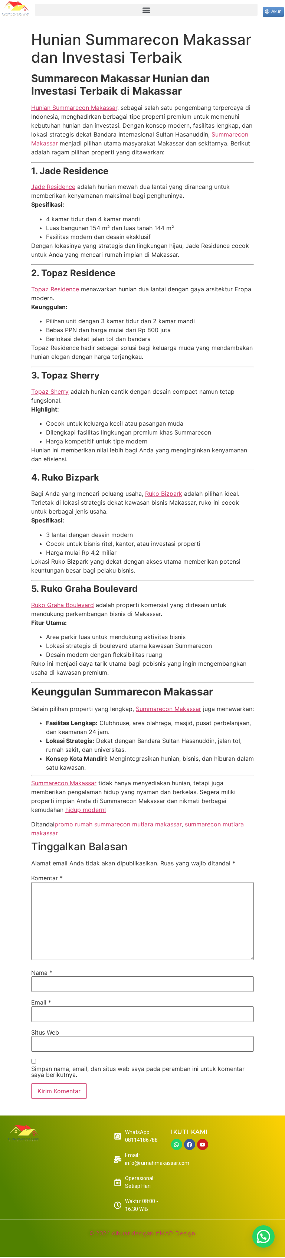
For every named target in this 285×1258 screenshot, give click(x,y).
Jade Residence (53, 186)
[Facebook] (189, 1144)
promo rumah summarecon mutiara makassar (118, 824)
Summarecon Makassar (168, 708)
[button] (146, 10)
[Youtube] (202, 1144)
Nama (41, 973)
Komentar (47, 878)
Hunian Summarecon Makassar (74, 107)
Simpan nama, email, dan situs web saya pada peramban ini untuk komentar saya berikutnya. (138, 1072)
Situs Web (45, 1032)
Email (41, 1002)
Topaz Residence (55, 289)
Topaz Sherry (50, 391)
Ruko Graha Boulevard (62, 605)
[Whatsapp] (176, 1144)
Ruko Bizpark (163, 493)
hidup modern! (85, 809)
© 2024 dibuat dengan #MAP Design (142, 1233)
